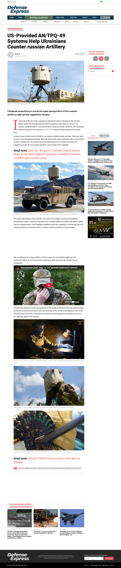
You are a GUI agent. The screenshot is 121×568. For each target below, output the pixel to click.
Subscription (105, 565)
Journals (45, 21)
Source (18, 54)
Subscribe (109, 558)
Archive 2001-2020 (102, 21)
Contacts (86, 21)
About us (23, 21)
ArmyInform (48, 130)
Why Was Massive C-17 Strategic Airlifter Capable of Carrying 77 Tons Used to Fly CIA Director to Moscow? (100, 160)
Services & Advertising (95, 565)
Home (8, 30)
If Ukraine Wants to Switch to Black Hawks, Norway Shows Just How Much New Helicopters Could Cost (100, 211)
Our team (34, 21)
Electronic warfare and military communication (32, 468)
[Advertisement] (78, 9)
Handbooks (57, 21)
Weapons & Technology (17, 30)
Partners (75, 21)
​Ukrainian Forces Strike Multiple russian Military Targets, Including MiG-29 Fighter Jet (71, 533)
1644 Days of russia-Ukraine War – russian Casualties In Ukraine (45, 532)
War (79, 468)
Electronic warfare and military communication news (62, 468)
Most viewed (104, 136)
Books (67, 21)
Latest (93, 136)
